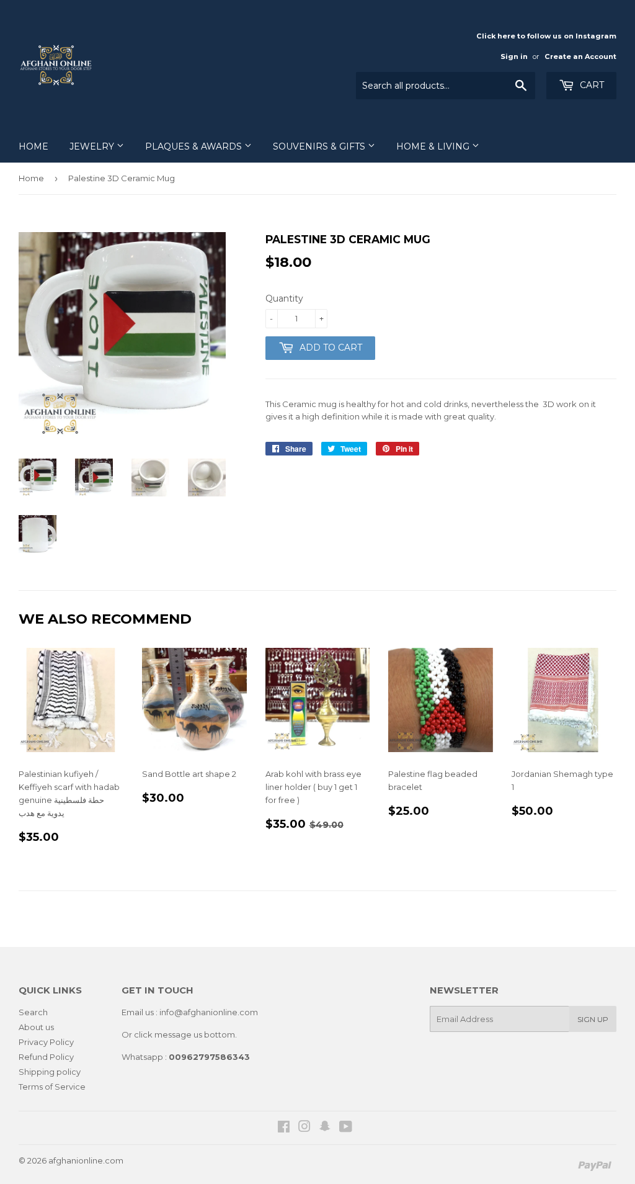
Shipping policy (50, 1072)
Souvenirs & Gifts (320, 146)
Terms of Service (52, 1087)
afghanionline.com (85, 1160)
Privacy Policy (46, 1042)
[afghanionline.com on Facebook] (283, 1128)
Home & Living (434, 146)
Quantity (284, 298)
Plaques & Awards (194, 146)
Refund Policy (46, 1057)
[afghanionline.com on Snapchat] (325, 1128)
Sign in (514, 56)
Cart (590, 85)
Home (33, 146)
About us (36, 1027)
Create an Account (580, 56)
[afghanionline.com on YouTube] (345, 1128)
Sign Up (592, 1019)
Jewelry (93, 146)
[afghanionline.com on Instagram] (304, 1128)
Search (33, 1012)
